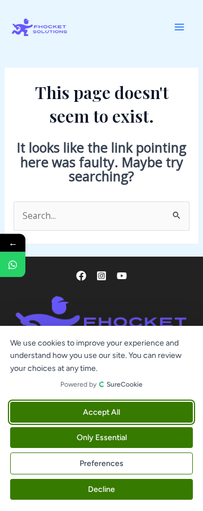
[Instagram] (101, 276)
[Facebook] (81, 276)
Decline (101, 489)
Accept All (101, 412)
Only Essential (102, 437)
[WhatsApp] (12, 264)
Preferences (101, 463)
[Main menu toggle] (179, 27)
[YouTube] (122, 276)
